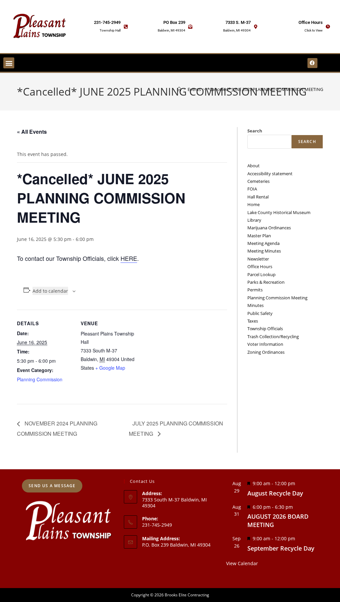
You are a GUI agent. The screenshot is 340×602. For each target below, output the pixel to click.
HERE (129, 258)
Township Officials (265, 329)
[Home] (179, 89)
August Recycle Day (275, 493)
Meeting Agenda (263, 243)
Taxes (252, 321)
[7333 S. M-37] (256, 27)
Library (254, 220)
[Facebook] (312, 63)
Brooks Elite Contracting (187, 595)
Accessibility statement (270, 174)
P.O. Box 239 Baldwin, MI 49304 (176, 545)
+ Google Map (110, 367)
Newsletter (258, 259)
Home (253, 204)
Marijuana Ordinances (269, 228)
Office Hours (310, 22)
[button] (8, 62)
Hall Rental (258, 197)
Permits (255, 290)
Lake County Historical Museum (278, 212)
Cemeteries (258, 181)
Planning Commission (39, 379)
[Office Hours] (328, 27)
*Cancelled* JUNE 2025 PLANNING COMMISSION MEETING (265, 89)
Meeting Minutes (264, 251)
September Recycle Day (280, 548)
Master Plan (259, 236)
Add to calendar (50, 291)
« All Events (32, 131)
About (253, 166)
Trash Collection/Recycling (273, 336)
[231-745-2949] (126, 27)
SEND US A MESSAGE (52, 486)
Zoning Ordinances (266, 352)
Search (254, 131)
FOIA (252, 189)
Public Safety (260, 313)
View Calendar (242, 563)
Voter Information (265, 344)
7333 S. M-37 (238, 22)
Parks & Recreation (266, 282)
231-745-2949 (107, 22)
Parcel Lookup (261, 274)
